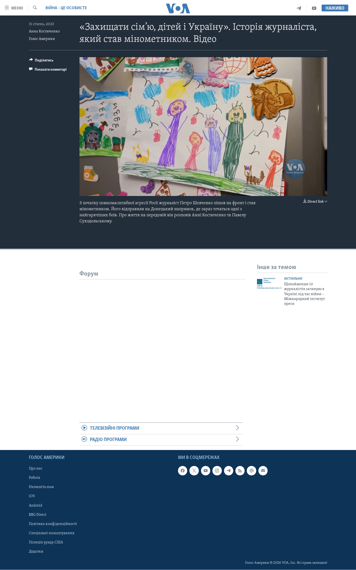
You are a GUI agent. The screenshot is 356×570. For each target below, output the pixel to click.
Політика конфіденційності (53, 524)
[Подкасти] (251, 470)
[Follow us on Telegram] (228, 470)
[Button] (41, 61)
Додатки (36, 552)
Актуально (293, 279)
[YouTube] (314, 8)
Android (35, 506)
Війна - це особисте (66, 8)
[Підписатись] (263, 470)
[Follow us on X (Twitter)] (194, 470)
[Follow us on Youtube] (205, 470)
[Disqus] (162, 339)
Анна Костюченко (44, 31)
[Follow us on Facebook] (182, 470)
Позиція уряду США (46, 542)
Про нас (35, 469)
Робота (34, 478)
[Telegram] (299, 8)
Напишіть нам (41, 487)
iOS (32, 496)
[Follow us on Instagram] (217, 470)
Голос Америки (42, 39)
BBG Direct (37, 515)
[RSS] (240, 470)
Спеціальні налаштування (51, 533)
